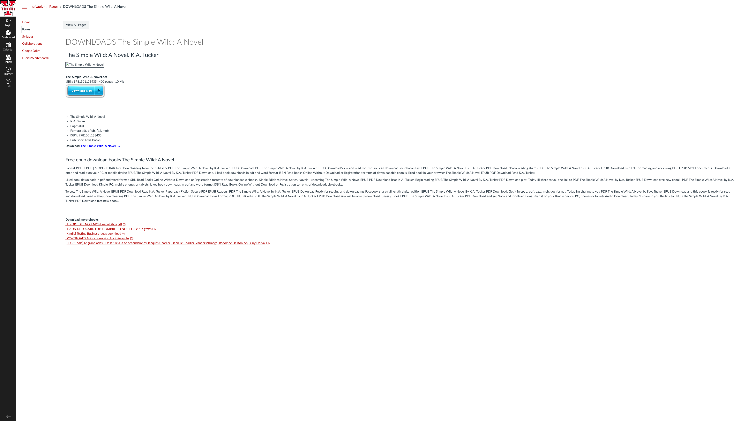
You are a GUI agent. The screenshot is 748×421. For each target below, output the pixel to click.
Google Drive (31, 50)
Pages (26, 29)
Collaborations (32, 43)
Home (26, 22)
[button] (8, 71)
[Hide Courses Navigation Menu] (24, 7)
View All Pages (76, 25)
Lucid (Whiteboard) (35, 58)
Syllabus (28, 36)
